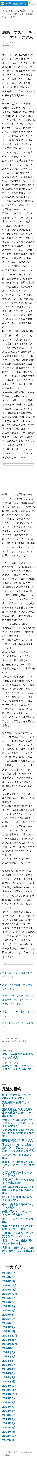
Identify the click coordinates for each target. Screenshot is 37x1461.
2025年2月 (9, 1327)
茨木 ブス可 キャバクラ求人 (18, 1220)
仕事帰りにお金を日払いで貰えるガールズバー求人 (18, 1235)
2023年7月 (9, 1406)
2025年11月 (9, 1289)
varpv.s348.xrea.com (13, 43)
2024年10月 (9, 1343)
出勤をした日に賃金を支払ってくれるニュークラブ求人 (18, 1165)
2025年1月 (8, 1331)
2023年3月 (9, 1423)
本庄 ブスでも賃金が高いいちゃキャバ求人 (18, 1242)
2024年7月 (9, 1356)
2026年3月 (9, 1272)
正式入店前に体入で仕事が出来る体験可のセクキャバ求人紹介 (18, 1112)
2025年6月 (9, 1310)
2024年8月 (9, 1352)
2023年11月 (9, 1389)
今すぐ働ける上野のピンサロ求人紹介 (18, 1206)
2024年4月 (9, 1369)
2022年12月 (9, 1435)
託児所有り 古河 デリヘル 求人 (17, 1104)
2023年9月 (9, 1398)
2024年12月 (9, 1335)
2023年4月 (9, 1419)
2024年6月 (9, 1360)
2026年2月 (9, 1277)
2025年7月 (9, 1306)
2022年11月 (9, 1440)
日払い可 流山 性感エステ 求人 (17, 1156)
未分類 (23, 1041)
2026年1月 (8, 1281)
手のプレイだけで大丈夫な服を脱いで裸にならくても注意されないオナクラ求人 (18, 1147)
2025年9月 (9, 1298)
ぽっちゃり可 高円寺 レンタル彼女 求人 (17, 1198)
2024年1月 (8, 1381)
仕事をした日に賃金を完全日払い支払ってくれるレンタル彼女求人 (18, 1122)
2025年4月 (9, 1318)
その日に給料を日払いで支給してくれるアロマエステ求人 (18, 1189)
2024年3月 (9, 1373)
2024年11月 (9, 1339)
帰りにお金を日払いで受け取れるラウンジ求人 (18, 1227)
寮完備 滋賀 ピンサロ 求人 (17, 1140)
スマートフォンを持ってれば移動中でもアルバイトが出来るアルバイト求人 (17, 1000)
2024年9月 (9, 1348)
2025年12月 (9, 1285)
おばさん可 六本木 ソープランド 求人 (17, 1174)
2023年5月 (9, 1415)
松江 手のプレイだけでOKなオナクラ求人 (16, 1096)
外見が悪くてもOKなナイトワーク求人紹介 (17, 1213)
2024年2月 (9, 1377)
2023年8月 (9, 1402)
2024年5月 (9, 1364)
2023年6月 (9, 1410)
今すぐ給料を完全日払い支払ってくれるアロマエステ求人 (18, 1133)
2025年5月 (9, 1314)
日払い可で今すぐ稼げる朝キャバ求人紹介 (18, 1181)
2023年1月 (8, 1431)
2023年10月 (9, 1394)
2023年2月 (9, 1427)
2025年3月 (9, 1323)
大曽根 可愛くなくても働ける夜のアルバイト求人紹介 (18, 1250)
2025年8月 (9, 1302)
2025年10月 (9, 1293)
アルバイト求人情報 (13, 10)
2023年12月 (9, 1385)
